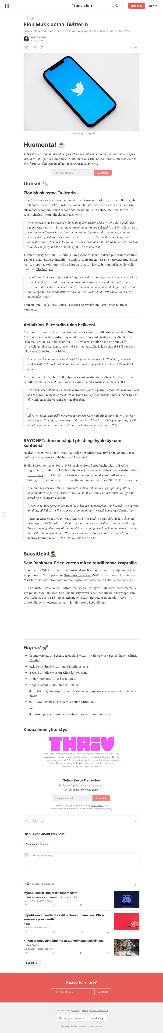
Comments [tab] (31, 844)
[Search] (117, 6)
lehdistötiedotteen (93, 205)
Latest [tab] (35, 884)
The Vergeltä (44, 269)
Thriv (91, 159)
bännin (34, 660)
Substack (66, 1026)
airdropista (35, 475)
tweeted (99, 510)
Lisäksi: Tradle (31, 945)
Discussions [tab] (48, 884)
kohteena (104, 714)
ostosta (83, 666)
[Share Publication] (124, 6)
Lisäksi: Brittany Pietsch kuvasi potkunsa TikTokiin (51, 897)
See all (30, 962)
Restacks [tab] (44, 844)
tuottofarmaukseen (73, 588)
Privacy (76, 1010)
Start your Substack (73, 1018)
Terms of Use (97, 805)
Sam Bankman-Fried (78, 575)
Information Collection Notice (81, 808)
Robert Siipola (38, 37)
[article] (81, 899)
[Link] (19, 144)
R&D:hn (88, 702)
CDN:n (73, 685)
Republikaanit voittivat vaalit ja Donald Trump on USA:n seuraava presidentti (64, 917)
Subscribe (137, 5)
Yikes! (27, 923)
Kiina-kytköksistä (75, 672)
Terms (85, 1010)
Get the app (97, 1018)
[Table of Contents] (3, 516)
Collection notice (99, 1010)
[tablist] (37, 844)
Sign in (153, 5)
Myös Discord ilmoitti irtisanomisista (50, 893)
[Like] (27, 47)
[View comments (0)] (34, 47)
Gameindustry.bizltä (52, 351)
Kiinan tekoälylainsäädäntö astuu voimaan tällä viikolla (64, 941)
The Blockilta (128, 480)
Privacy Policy (105, 808)
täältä (78, 763)
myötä (33, 696)
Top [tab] (27, 884)
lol (31, 708)
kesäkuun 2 (67, 679)
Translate (30, 18)
